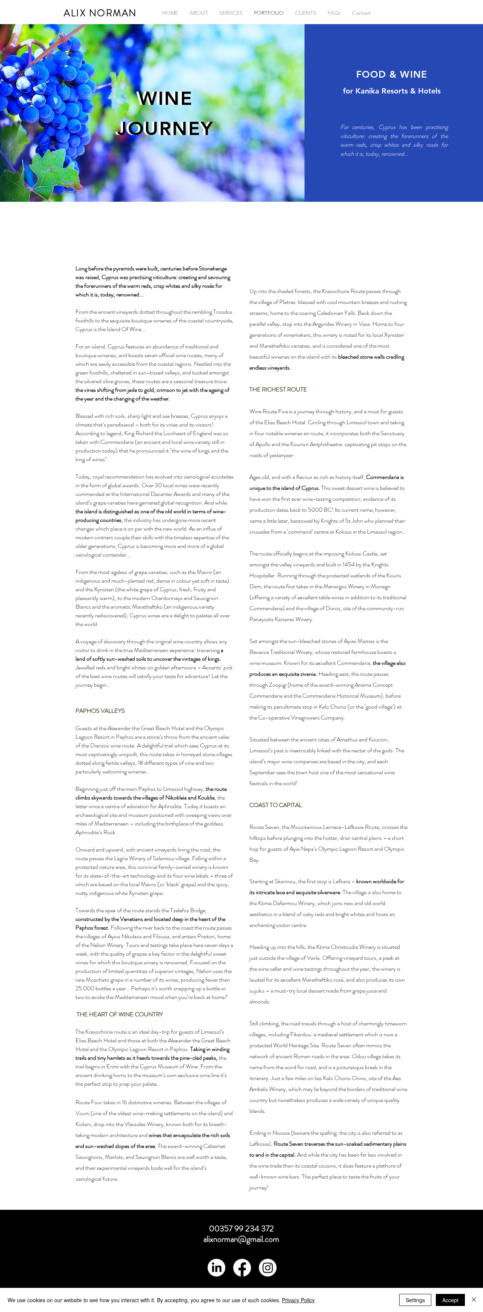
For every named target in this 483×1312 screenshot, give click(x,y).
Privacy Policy (298, 1300)
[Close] (473, 1300)
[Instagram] (268, 1268)
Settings (415, 1300)
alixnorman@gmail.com (241, 1239)
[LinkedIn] (216, 1268)
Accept (450, 1300)
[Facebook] (242, 1268)
